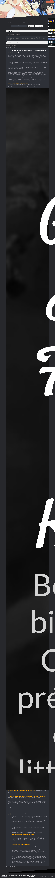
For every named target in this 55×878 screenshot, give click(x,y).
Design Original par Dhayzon (34, 876)
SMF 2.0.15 (3, 875)
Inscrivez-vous (50, 2)
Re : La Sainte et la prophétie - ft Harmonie (26, 813)
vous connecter (13, 20)
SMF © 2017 (8, 875)
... (13, 47)
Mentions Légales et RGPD (34, 875)
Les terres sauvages (16, 50)
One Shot (14, 813)
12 (14, 47)
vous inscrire (22, 20)
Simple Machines (14, 875)
